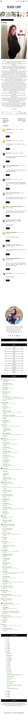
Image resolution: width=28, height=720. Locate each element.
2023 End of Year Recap (7, 521)
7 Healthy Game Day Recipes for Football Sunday (12, 412)
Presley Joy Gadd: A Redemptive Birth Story (11, 604)
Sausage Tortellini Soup (7, 555)
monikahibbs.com (6, 499)
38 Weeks (8, 686)
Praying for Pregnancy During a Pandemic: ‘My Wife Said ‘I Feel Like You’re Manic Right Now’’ (13, 573)
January (8, 673)
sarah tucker (5, 541)
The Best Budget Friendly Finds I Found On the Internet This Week (13, 417)
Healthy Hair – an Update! (7, 504)
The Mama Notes (6, 464)
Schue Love (14, 7)
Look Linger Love (6, 459)
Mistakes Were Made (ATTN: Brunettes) (10, 452)
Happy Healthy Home (7, 594)
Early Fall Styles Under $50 (8, 388)
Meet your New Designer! (7, 517)
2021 (7, 641)
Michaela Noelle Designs (7, 494)
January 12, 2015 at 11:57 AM (18, 273)
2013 (7, 692)
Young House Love (6, 442)
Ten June (4, 624)
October (8, 657)
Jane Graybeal (5, 607)
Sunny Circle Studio (6, 533)
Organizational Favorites (7, 591)
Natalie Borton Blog (7, 507)
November (8, 655)
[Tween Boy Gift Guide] (14, 16)
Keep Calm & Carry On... (7, 586)
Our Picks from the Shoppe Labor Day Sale (11, 425)
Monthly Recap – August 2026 (8, 384)
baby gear (14, 364)
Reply (7, 136)
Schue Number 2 (9, 113)
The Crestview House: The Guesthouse (10, 568)
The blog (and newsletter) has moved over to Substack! (13, 508)
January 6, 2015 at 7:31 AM (16, 179)
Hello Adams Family (7, 433)
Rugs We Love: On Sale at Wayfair (9, 403)
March (8, 669)
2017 (7, 648)
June (8, 664)
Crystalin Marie (6, 473)
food (14, 350)
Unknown (8, 129)
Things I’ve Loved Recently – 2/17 (9, 465)
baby (14, 359)
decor (14, 352)
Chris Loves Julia (6, 379)
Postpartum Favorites (10, 676)
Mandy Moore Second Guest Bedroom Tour (11, 612)
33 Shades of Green (7, 615)
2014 (7, 691)
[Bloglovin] (17, 335)
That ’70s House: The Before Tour (9, 577)
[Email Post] (19, 111)
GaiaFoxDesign (21, 712)
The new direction (6, 512)
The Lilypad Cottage (7, 478)
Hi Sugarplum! (5, 387)
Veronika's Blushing (6, 451)
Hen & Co (4, 516)
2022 (7, 639)
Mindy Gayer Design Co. (7, 520)
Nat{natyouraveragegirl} (13, 258)
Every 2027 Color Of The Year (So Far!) (10, 443)
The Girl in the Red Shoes (8, 528)
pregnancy (3, 113)
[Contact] (19, 335)
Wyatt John (14, 366)
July (8, 662)
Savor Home (5, 620)
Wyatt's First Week (10, 678)
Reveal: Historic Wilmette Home (9, 525)
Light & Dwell (5, 590)
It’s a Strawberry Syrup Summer (9, 456)
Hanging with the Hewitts (8, 554)
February (8, 671)
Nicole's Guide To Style (7, 628)
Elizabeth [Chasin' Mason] (13, 245)
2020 (7, 643)
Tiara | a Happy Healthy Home (13, 206)
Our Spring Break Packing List (8, 483)
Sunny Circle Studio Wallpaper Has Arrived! (11, 534)
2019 (7, 645)
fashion (14, 347)
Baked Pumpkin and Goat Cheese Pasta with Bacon (12, 616)
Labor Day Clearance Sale (7, 430)
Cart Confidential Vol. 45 (7, 421)
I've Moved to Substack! (7, 491)
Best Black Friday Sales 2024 (8, 495)
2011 (7, 696)
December (8, 653)
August (8, 660)
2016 (7, 650)
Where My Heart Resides (7, 603)
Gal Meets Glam (6, 420)
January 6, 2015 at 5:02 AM (17, 140)
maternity (11, 112)
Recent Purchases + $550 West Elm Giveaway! (14, 685)
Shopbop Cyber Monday (7, 563)
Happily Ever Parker (11, 232)
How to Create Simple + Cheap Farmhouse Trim (12, 625)
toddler (14, 362)
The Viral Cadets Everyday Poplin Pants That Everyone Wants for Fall (13, 435)
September (9, 658)
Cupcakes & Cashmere (7, 490)
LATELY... (4, 621)
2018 (7, 646)
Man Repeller (5, 571)
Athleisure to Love (6, 500)
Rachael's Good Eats (7, 411)
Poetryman (9, 273)
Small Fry (4, 486)
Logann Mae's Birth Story (7, 599)
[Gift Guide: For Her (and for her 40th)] (19, 16)
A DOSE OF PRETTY (6, 558)
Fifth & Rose (5, 537)
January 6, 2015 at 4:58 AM (17, 129)
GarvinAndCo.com (6, 455)
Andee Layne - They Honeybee (9, 415)
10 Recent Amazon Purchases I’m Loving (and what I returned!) (13, 470)
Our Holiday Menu (6, 559)
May (8, 666)
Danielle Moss (5, 438)
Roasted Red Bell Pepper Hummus (12, 688)
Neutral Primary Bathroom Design (9, 479)
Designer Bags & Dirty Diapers (9, 545)
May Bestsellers (6, 474)
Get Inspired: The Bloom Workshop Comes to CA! (14, 674)
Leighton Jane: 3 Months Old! (8, 587)
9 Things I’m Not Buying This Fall (9, 380)
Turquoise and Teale (7, 482)
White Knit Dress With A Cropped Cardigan (11, 551)
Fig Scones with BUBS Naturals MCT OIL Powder (12, 595)
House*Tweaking (6, 576)
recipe (14, 355)
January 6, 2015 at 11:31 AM (14, 221)
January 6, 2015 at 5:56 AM (17, 153)
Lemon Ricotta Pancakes (11, 681)
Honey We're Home (7, 392)
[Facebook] (16, 1)
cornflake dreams (9, 145)
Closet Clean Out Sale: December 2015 (10, 629)
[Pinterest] (12, 335)
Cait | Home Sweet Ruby (12, 165)
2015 (7, 652)
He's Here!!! (9, 679)
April (8, 667)
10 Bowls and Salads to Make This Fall (10, 439)
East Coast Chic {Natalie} (12, 193)
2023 (7, 638)
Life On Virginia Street (7, 383)
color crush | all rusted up (8, 448)
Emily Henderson (6, 396)
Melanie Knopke (6, 562)
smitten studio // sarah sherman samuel (11, 611)
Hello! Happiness (6, 447)
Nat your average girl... (7, 598)
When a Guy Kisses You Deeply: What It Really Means (13, 487)
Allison (8, 179)
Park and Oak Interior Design (8, 524)
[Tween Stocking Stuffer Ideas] (8, 16)
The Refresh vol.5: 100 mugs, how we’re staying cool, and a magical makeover (13, 582)
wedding (14, 371)
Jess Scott (8, 153)
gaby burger (5, 511)
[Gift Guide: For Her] (25, 16)
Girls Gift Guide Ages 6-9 (7, 529)
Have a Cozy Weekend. (7, 407)
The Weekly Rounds (6, 460)
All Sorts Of (5, 424)
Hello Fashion (5, 468)
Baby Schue (6, 112)
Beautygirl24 (5, 550)
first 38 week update (20, 61)
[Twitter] (10, 335)
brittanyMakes (5, 580)
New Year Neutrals (10, 683)
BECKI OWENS (5, 402)
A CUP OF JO (5, 406)
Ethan (14, 357)
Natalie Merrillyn (6, 503)
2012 (7, 694)
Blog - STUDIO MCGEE (7, 567)
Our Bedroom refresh (7, 542)
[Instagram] (14, 335)
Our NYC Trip (5, 546)
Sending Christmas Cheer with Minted (10, 608)
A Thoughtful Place (6, 429)
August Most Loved (6, 393)
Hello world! (5, 538)
